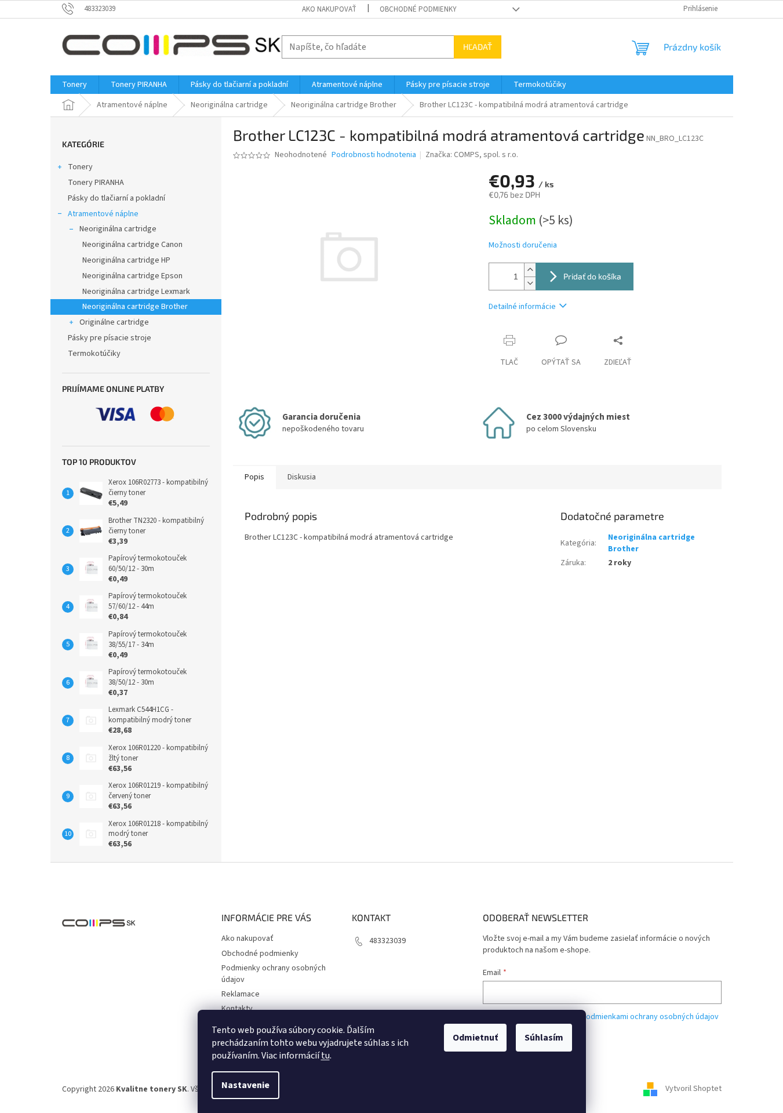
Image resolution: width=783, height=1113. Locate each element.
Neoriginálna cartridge (117, 229)
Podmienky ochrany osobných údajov (273, 973)
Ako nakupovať (329, 9)
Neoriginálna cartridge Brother (135, 306)
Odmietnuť (475, 1037)
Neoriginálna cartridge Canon (132, 244)
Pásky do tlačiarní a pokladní (116, 198)
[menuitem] (74, 84)
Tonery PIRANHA (96, 182)
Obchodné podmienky (418, 9)
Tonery (80, 167)
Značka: (471, 155)
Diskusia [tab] (301, 477)
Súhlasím (544, 1037)
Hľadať (477, 47)
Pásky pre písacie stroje (109, 338)
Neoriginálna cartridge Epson (132, 276)
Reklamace (240, 994)
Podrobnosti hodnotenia (374, 155)
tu (325, 1055)
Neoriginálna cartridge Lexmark (136, 291)
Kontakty (237, 1008)
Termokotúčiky (94, 353)
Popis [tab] (254, 477)
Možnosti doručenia (523, 245)
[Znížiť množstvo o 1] (530, 283)
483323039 (387, 941)
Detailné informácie (522, 306)
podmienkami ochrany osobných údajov (650, 1017)
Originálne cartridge (114, 322)
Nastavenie (245, 1085)
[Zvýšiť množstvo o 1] (530, 270)
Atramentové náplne (103, 214)
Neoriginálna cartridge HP (126, 260)
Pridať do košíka (592, 276)
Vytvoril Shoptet (693, 1089)
